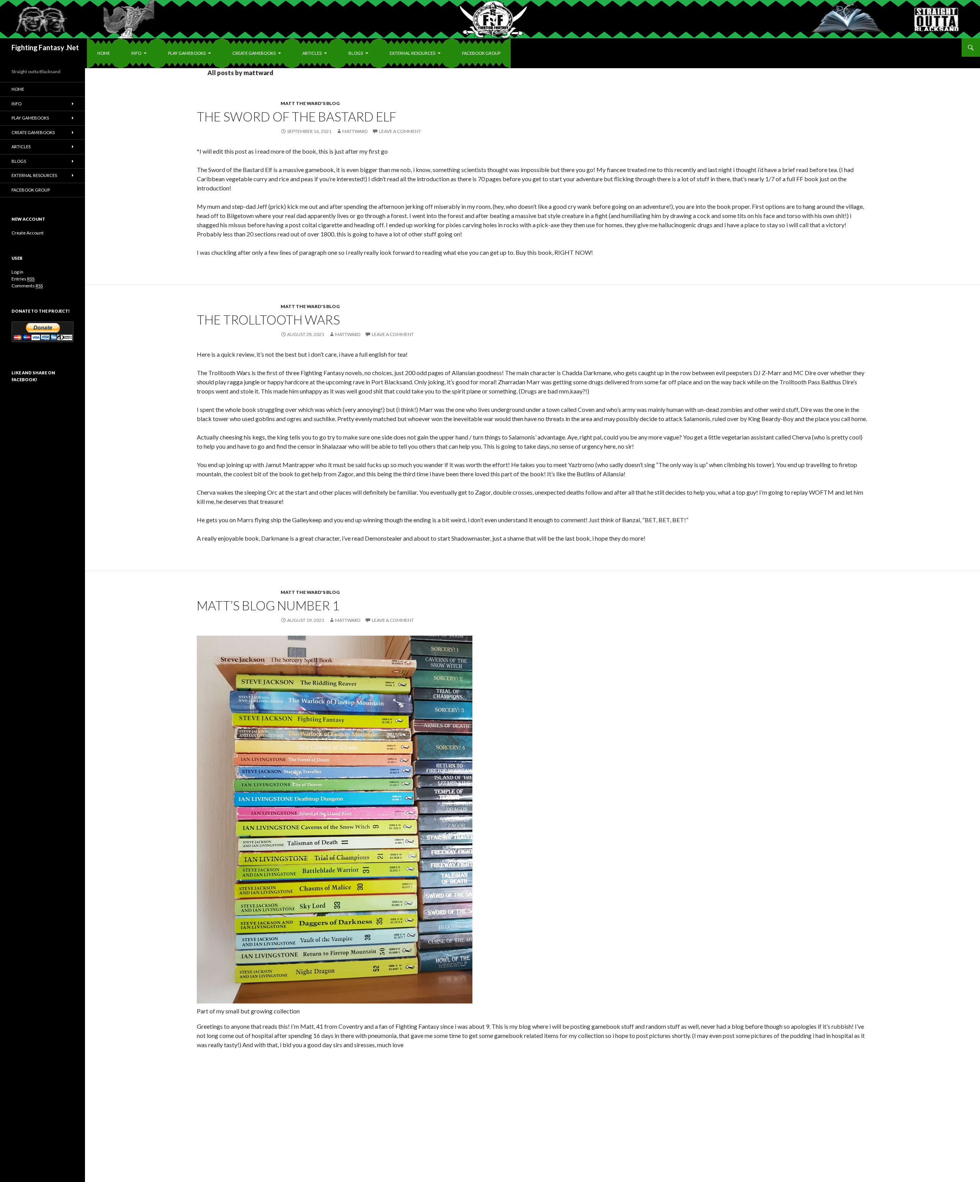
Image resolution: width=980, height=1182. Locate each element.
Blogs (355, 53)
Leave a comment (400, 131)
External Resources (412, 53)
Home (103, 53)
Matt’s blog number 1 (268, 605)
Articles (312, 53)
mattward (355, 131)
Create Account (27, 233)
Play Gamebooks (187, 53)
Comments (27, 286)
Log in (17, 272)
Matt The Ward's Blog (310, 103)
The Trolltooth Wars (268, 319)
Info (136, 53)
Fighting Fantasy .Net (45, 47)
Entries (22, 279)
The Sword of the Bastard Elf (296, 116)
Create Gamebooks (254, 53)
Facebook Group (481, 53)
